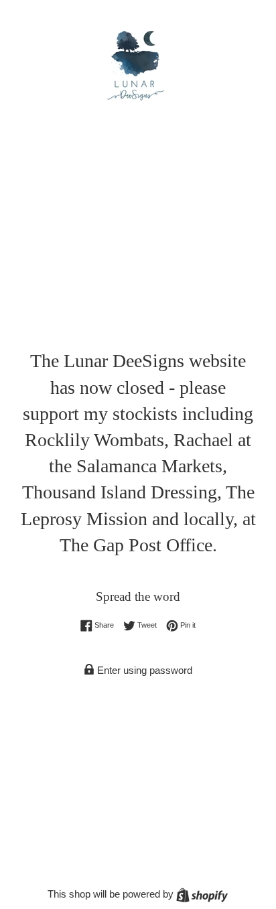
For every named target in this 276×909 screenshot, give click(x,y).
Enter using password (143, 670)
